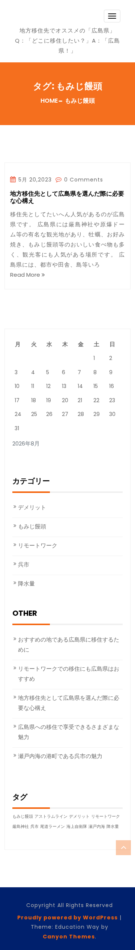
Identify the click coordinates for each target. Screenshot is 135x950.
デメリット (32, 507)
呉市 (23, 564)
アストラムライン (51, 816)
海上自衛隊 (76, 826)
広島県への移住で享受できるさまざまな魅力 (68, 732)
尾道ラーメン (52, 826)
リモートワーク (37, 545)
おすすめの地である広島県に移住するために (68, 644)
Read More (26, 275)
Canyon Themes (69, 936)
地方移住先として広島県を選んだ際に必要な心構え (67, 197)
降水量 (26, 583)
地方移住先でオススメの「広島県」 (68, 30)
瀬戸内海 (96, 826)
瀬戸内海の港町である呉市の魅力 (60, 756)
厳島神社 (20, 826)
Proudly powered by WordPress (67, 917)
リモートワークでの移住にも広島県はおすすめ (68, 674)
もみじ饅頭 (32, 526)
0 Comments (82, 179)
